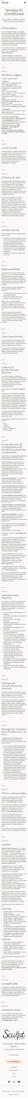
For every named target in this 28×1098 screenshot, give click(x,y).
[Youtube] (19, 1082)
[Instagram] (14, 1082)
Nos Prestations (13, 1070)
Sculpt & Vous (11, 31)
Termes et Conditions (6, 1091)
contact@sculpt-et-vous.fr (14, 811)
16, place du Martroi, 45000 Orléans (14, 1049)
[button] (25, 2)
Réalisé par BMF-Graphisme (18, 1091)
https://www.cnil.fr (7, 563)
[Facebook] (9, 1082)
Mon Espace (14, 1067)
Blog (14, 1073)
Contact (14, 1076)
